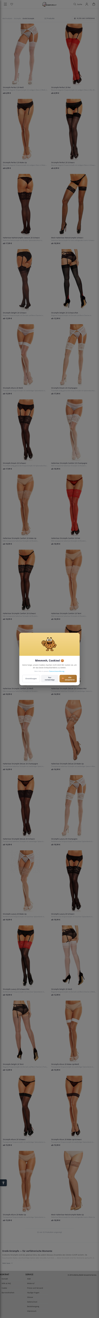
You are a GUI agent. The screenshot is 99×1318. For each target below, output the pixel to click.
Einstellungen (31, 678)
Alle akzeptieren (68, 678)
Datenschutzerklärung (56, 671)
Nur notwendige (50, 678)
